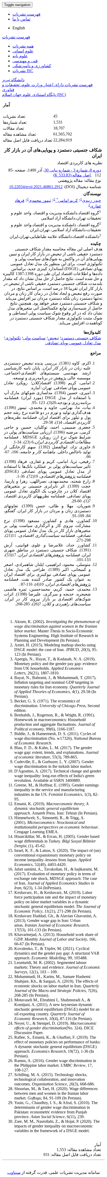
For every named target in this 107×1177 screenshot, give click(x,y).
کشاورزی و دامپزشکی (31, 66)
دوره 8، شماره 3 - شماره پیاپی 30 (72, 170)
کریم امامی (67, 200)
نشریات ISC (22, 71)
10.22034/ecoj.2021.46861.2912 (36, 186)
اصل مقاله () (72, 175)
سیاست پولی (34, 338)
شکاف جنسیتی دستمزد (81, 338)
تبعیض (53, 338)
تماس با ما (21, 19)
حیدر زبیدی (91, 200)
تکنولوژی (13, 338)
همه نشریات (23, 46)
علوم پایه (20, 56)
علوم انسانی (23, 51)
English (18, 28)
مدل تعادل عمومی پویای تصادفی (73, 343)
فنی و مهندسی (25, 61)
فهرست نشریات (26, 14)
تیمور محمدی (40, 200)
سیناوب (14, 1172)
